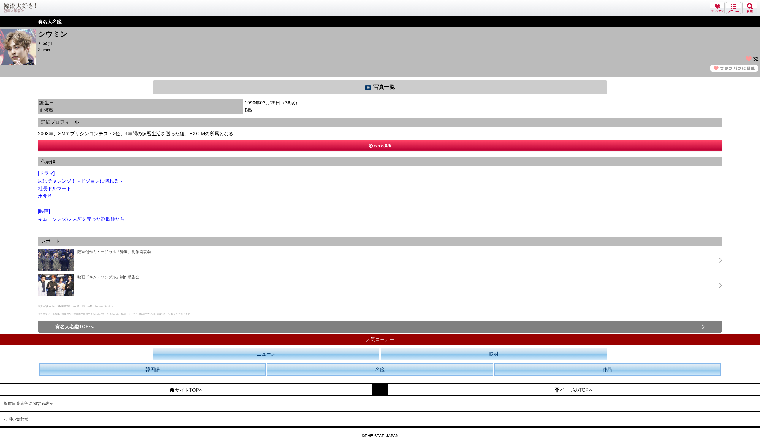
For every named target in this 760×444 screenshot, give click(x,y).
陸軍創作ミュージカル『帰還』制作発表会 (114, 252)
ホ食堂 (45, 196)
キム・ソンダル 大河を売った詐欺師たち (81, 218)
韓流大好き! (20, 8)
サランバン (717, 8)
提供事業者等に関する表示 (28, 403)
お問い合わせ (16, 418)
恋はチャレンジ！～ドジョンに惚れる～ (81, 180)
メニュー (733, 8)
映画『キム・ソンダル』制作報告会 (108, 277)
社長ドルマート (54, 188)
